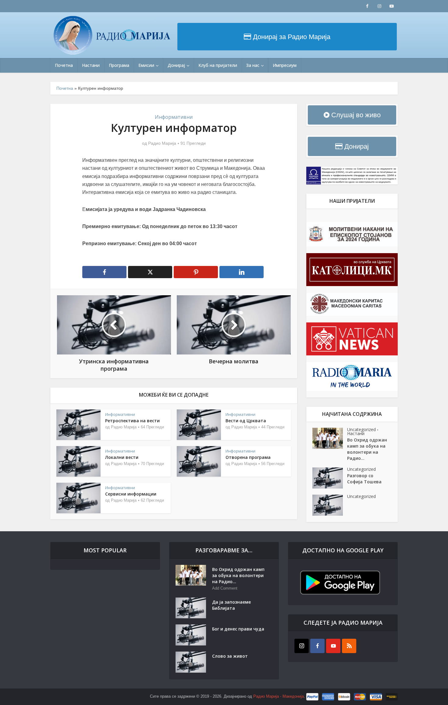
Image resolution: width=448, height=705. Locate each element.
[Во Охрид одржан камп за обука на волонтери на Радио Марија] (329, 438)
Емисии (146, 65)
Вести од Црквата (246, 420)
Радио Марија (162, 143)
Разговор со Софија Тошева (364, 479)
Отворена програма (248, 457)
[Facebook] (317, 646)
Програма (119, 65)
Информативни (174, 117)
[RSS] (349, 646)
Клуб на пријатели (217, 65)
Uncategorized (361, 429)
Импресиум (285, 65)
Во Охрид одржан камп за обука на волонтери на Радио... (367, 449)
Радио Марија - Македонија (278, 696)
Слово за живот (230, 656)
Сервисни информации (130, 494)
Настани (91, 65)
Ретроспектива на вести (132, 420)
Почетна (64, 65)
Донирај (176, 65)
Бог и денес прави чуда (238, 629)
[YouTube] (333, 646)
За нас (252, 65)
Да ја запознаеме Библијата (231, 605)
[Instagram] (301, 646)
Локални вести (121, 457)
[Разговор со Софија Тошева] (329, 478)
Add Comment (224, 588)
